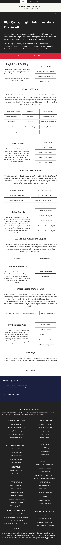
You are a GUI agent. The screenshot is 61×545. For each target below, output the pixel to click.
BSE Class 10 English (46, 211)
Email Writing (30, 132)
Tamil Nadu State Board (12, 313)
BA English (27, 14)
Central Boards (5, 14)
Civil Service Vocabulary (45, 340)
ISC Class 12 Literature (44, 195)
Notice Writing (30, 111)
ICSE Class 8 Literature (17, 190)
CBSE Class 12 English (45, 162)
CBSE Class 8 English (46, 142)
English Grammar (46, 66)
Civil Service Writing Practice (46, 345)
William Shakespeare (46, 271)
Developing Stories (48, 116)
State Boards (16, 14)
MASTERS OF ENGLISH (44, 523)
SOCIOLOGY (16, 528)
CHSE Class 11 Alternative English (45, 226)
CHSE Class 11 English (45, 216)
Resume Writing (30, 127)
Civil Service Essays (45, 335)
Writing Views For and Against (48, 121)
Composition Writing (12, 116)
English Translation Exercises (45, 71)
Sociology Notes (30, 370)
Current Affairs (45, 324)
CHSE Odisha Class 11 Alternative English (16, 517)
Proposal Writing (48, 111)
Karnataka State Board (30, 313)
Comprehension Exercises (44, 427)
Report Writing (12, 132)
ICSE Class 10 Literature (17, 200)
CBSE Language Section (16, 506)
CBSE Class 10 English (45, 152)
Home (23, 1)
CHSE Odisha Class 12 (16, 520)
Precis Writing (30, 116)
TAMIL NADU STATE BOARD (44, 476)
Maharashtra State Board (48, 313)
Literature (36, 14)
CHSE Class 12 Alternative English (45, 231)
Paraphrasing (30, 122)
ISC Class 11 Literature (44, 190)
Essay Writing (12, 122)
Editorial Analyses (48, 132)
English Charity (30, 6)
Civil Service (46, 14)
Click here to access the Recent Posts (30, 56)
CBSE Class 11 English (45, 157)
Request (37, 1)
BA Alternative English (44, 258)
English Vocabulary (45, 81)
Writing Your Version (48, 127)
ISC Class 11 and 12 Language (44, 200)
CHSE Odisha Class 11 (16, 514)
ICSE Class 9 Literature (17, 195)
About (30, 1)
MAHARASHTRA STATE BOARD (44, 479)
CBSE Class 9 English (46, 147)
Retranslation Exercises (16, 441)
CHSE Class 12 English (45, 221)
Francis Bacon (46, 276)
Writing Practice (16, 462)
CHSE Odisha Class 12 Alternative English (16, 524)
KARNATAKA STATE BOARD (44, 526)
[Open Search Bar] (57, 14)
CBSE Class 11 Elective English (16, 499)
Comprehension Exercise (12, 111)
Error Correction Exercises (45, 76)
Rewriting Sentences (16, 437)
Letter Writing (12, 127)
